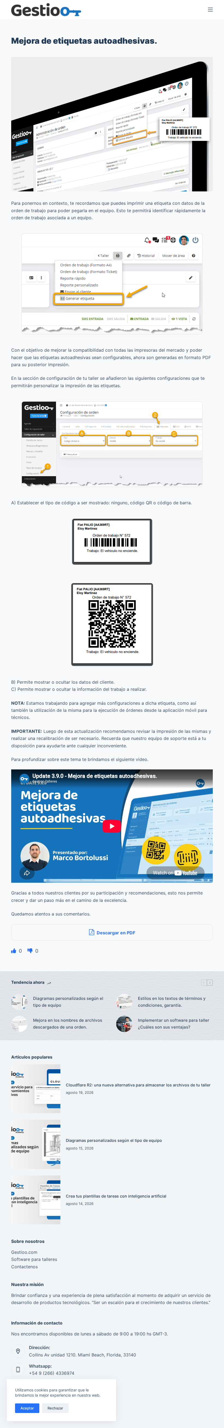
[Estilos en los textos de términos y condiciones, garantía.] (124, 1002)
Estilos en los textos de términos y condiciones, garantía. (172, 1002)
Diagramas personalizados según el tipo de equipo (68, 1002)
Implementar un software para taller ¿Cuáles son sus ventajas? (173, 1024)
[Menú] (210, 9)
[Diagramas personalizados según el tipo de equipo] (19, 1002)
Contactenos (24, 1266)
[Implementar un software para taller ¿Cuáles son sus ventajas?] (124, 1024)
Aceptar (27, 1408)
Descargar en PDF (115, 932)
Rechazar (55, 1408)
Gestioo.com (24, 1252)
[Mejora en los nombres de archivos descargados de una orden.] (19, 1024)
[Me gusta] (14, 951)
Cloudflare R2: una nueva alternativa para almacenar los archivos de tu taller (138, 1085)
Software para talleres (34, 1259)
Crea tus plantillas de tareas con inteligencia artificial (116, 1196)
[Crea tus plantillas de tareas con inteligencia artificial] (35, 1200)
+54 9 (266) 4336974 (51, 1373)
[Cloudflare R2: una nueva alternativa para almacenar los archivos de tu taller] (35, 1088)
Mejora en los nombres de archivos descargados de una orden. (67, 1024)
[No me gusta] (31, 951)
